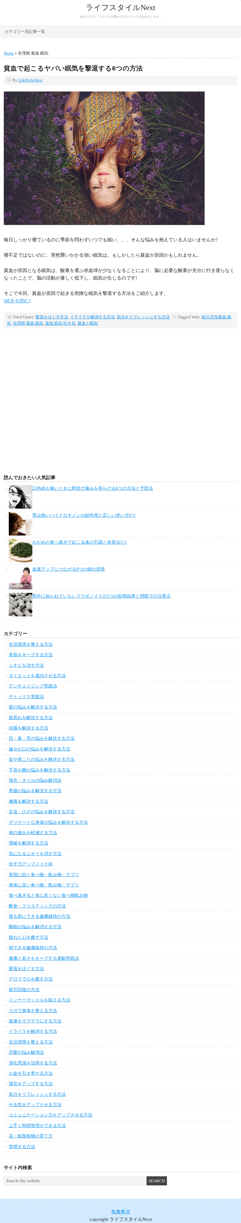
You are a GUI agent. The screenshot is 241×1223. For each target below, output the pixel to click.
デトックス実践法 (26, 696)
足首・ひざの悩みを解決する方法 (42, 811)
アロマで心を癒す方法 (31, 979)
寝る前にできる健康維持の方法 (39, 916)
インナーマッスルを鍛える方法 (39, 1000)
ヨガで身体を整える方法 (33, 1010)
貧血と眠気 (88, 323)
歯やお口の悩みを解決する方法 (39, 749)
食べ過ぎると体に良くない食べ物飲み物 (48, 895)
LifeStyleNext (30, 80)
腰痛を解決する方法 (28, 801)
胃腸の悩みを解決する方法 (35, 790)
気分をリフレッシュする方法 (143, 317)
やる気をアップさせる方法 (35, 1104)
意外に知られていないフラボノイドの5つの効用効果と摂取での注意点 (101, 596)
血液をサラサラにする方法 (35, 1021)
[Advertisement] (120, 411)
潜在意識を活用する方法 (33, 1063)
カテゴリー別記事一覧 (24, 31)
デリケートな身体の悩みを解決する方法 (48, 822)
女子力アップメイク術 (31, 864)
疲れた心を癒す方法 (28, 937)
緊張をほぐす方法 (51, 317)
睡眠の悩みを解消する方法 (35, 926)
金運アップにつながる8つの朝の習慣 (68, 569)
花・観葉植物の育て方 (31, 1136)
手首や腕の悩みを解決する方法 (39, 770)
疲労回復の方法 (24, 989)
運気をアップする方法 (31, 1083)
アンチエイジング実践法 (33, 686)
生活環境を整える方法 (31, 644)
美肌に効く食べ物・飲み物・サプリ (44, 874)
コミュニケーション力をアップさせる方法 (50, 1115)
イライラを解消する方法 (92, 317)
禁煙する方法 (22, 1146)
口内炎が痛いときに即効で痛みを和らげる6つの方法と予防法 (92, 488)
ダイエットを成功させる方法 (37, 675)
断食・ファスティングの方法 (37, 906)
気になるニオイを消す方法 (35, 853)
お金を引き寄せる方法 (31, 1073)
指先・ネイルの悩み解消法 (35, 780)
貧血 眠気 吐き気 (60, 323)
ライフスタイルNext (120, 7)
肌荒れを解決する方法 (31, 717)
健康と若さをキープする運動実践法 (44, 958)
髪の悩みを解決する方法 (33, 707)
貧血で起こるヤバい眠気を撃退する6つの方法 (73, 68)
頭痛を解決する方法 (28, 728)
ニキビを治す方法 (26, 665)
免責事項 (120, 1211)
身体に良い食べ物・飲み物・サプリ (44, 885)
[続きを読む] (17, 300)
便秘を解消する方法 (28, 843)
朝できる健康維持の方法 (33, 947)
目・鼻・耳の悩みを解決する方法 (42, 738)
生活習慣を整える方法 (31, 1042)
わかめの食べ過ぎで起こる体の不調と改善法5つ (79, 542)
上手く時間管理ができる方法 (37, 1125)
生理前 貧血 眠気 (28, 323)
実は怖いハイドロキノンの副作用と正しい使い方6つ (84, 515)
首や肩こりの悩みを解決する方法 (42, 759)
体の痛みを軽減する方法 (33, 832)
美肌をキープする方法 (31, 654)
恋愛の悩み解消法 (26, 1052)
